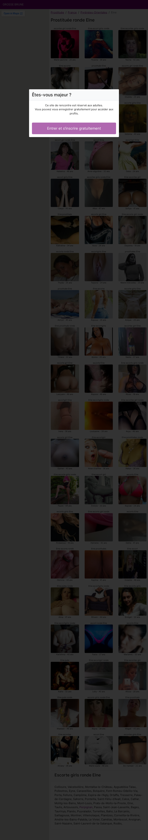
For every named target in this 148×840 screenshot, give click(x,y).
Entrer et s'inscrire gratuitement (74, 128)
